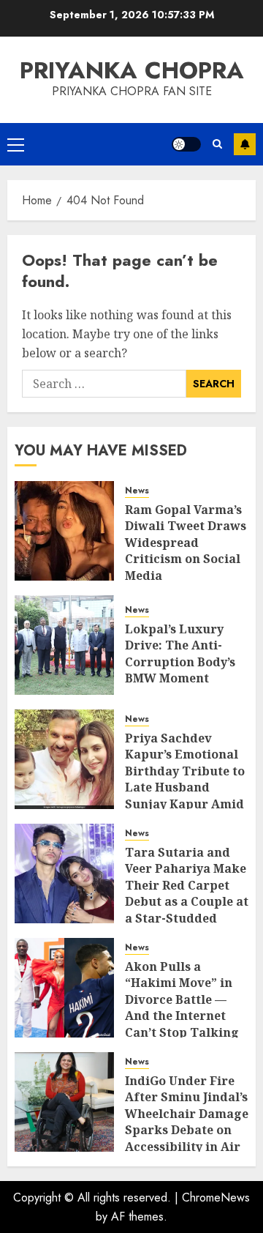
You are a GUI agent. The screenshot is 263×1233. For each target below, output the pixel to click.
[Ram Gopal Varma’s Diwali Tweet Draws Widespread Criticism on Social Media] (64, 531)
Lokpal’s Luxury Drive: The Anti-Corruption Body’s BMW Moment (180, 653)
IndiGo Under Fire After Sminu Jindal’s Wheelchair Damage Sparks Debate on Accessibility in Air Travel (186, 1122)
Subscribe (245, 144)
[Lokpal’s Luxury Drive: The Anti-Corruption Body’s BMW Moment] (64, 645)
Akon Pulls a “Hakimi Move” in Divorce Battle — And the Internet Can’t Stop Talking (182, 999)
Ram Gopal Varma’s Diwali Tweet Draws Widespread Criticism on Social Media (185, 543)
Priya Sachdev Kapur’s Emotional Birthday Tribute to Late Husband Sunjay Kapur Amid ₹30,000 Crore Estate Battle (186, 787)
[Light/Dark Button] (186, 144)
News (137, 491)
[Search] (217, 144)
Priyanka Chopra (132, 70)
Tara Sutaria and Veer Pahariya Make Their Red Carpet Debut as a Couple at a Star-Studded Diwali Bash (186, 893)
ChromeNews (216, 1197)
